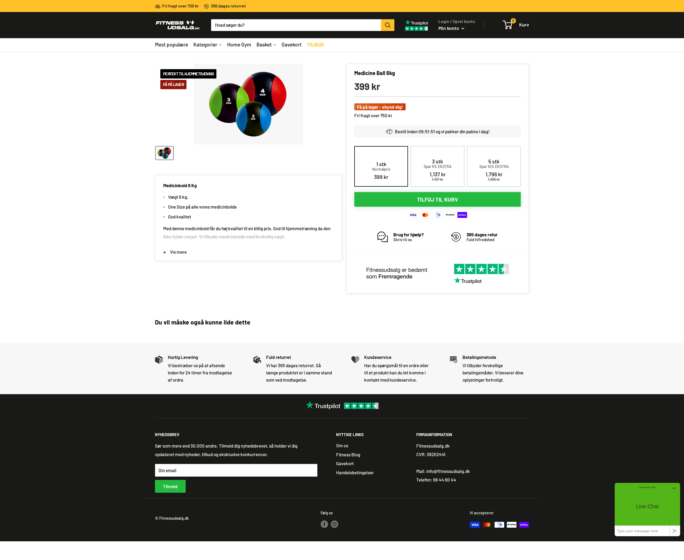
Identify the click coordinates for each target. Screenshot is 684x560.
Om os (342, 445)
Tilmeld (170, 486)
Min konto (449, 28)
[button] (381, 170)
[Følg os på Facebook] (324, 524)
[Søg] (387, 25)
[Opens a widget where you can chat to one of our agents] (647, 509)
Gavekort (345, 463)
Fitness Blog (348, 454)
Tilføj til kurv (437, 199)
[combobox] (296, 25)
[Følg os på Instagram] (334, 524)
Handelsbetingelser (355, 472)
